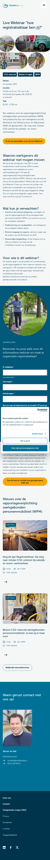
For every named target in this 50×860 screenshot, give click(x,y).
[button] (44, 5)
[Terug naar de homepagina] (13, 5)
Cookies (6, 829)
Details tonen (37, 434)
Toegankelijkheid (10, 835)
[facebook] (10, 847)
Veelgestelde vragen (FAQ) (14, 810)
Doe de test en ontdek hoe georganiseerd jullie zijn (25, 481)
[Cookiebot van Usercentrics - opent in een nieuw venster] (37, 410)
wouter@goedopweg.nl (17, 760)
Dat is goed (25, 441)
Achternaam (8, 393)
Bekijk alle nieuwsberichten (17, 667)
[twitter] (17, 847)
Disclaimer (7, 822)
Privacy (6, 816)
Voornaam (7, 382)
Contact (6, 804)
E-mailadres (8, 367)
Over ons (7, 798)
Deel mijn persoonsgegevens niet (25, 448)
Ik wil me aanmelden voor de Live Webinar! (24, 141)
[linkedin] (4, 847)
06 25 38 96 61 (13, 763)
